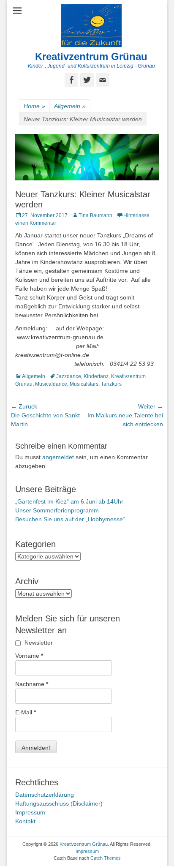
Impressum (30, 812)
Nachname (31, 684)
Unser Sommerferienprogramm (57, 510)
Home (34, 106)
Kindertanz (96, 376)
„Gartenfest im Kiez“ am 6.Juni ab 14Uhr (69, 501)
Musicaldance (51, 384)
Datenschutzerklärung (44, 794)
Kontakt (25, 821)
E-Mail (25, 712)
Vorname (29, 655)
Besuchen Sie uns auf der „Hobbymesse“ (70, 519)
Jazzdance (68, 376)
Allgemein (70, 106)
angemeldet (58, 457)
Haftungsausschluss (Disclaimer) (59, 803)
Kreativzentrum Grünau (91, 56)
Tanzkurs (111, 384)
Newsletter (38, 642)
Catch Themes (105, 858)
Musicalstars (84, 384)
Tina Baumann (95, 215)
